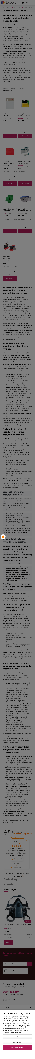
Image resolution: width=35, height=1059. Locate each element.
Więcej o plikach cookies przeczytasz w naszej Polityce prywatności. (15, 1031)
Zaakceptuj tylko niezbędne (17, 1036)
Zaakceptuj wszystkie (17, 1047)
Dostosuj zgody (17, 1042)
